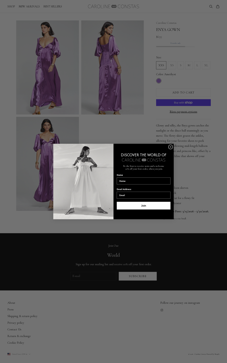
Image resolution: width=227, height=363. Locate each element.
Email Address (124, 189)
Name (120, 175)
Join (143, 205)
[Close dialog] (170, 147)
